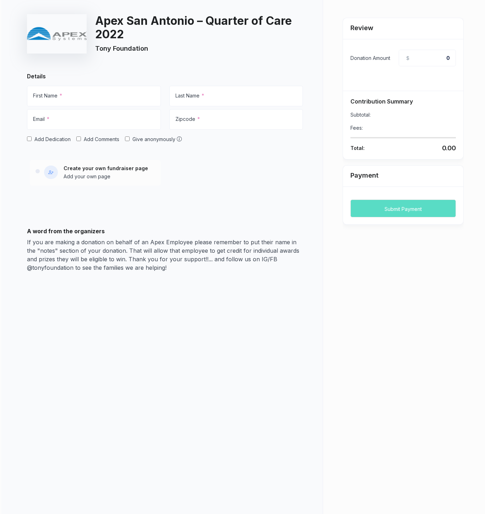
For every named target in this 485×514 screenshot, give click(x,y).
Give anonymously (154, 139)
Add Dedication (52, 139)
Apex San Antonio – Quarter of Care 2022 (193, 27)
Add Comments (101, 139)
